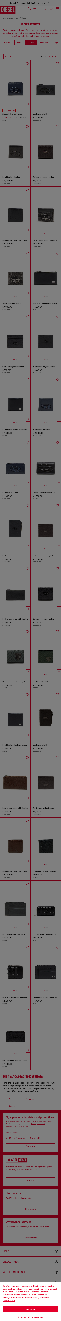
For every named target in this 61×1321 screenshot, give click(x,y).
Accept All (30, 1309)
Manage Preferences (12, 1297)
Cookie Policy (9, 1300)
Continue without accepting (30, 1317)
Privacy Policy (38, 1297)
